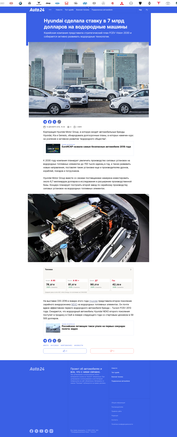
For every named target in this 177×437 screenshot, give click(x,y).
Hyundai (93, 301)
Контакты (115, 420)
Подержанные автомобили (102, 10)
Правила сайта (117, 411)
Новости (59, 10)
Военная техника (82, 10)
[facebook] (50, 122)
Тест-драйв (69, 10)
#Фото (46, 345)
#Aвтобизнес (66, 345)
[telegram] (45, 122)
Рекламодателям (117, 407)
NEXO (74, 304)
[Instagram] (51, 431)
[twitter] (54, 122)
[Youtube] (41, 431)
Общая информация (118, 403)
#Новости (78, 345)
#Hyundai (55, 345)
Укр (140, 10)
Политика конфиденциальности (122, 424)
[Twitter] (36, 431)
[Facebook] (31, 431)
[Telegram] (46, 431)
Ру (147, 10)
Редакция (115, 416)
